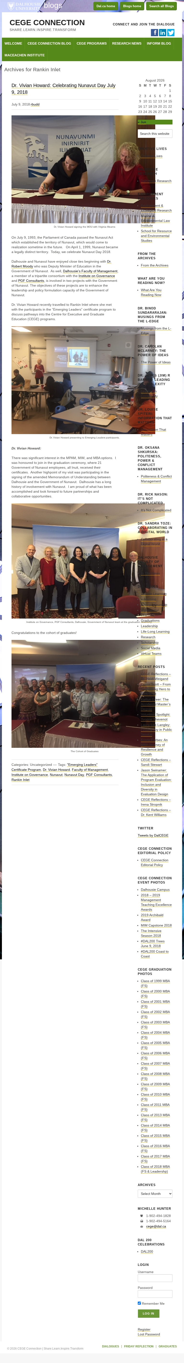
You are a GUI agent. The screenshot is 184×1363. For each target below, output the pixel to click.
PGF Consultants (31, 281)
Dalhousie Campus (155, 889)
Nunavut (56, 775)
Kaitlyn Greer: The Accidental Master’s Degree (156, 704)
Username (146, 1272)
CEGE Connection (47, 22)
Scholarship (150, 642)
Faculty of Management (90, 770)
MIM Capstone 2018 (156, 925)
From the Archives (154, 265)
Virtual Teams (151, 653)
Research (148, 637)
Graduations (150, 620)
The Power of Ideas (156, 362)
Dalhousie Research (156, 181)
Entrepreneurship (154, 605)
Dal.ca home (106, 6)
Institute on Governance (97, 276)
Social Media (150, 648)
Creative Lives (151, 156)
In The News (150, 573)
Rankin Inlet (20, 780)
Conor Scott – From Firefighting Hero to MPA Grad (156, 689)
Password (145, 1288)
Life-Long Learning (155, 631)
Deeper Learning (154, 594)
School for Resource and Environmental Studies (156, 235)
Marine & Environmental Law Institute (155, 220)
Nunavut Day (74, 775)
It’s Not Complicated (156, 510)
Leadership (149, 626)
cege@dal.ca (156, 1226)
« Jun (142, 122)
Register (144, 1329)
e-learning (148, 599)
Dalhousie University (24, 6)
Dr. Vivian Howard (56, 770)
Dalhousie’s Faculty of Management (90, 271)
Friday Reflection (139, 1346)
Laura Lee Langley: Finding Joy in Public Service (156, 729)
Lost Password (149, 1334)
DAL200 (147, 1251)
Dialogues (110, 1346)
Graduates (168, 1346)
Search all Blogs (161, 6)
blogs (53, 5)
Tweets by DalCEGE (153, 835)
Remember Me (153, 1303)
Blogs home (132, 6)
